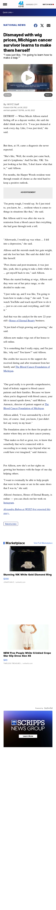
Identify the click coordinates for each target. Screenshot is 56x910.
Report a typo (11, 524)
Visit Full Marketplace (43, 543)
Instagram (8, 502)
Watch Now (48, 4)
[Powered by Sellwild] (48, 708)
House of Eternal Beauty (22, 320)
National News (14, 25)
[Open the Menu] (4, 4)
